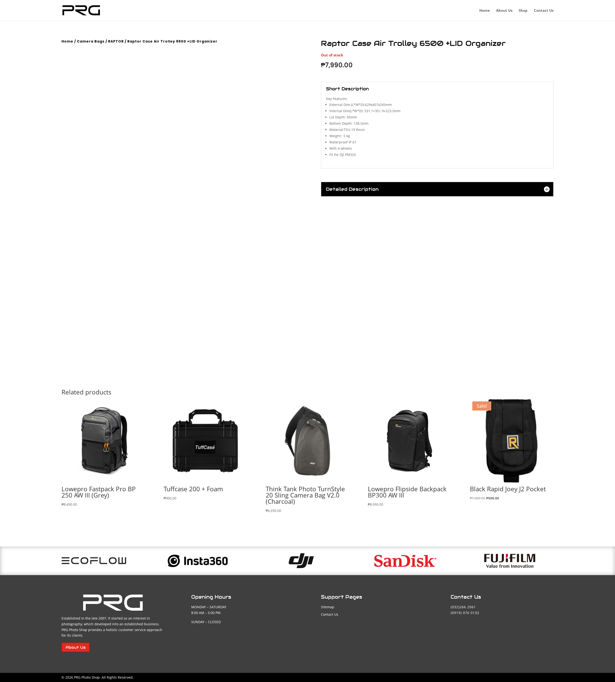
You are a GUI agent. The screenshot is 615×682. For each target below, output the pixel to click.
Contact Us (544, 11)
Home (484, 11)
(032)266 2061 (463, 607)
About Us (504, 11)
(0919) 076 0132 (465, 612)
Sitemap (327, 607)
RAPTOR (116, 41)
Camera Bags (91, 41)
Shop (523, 11)
